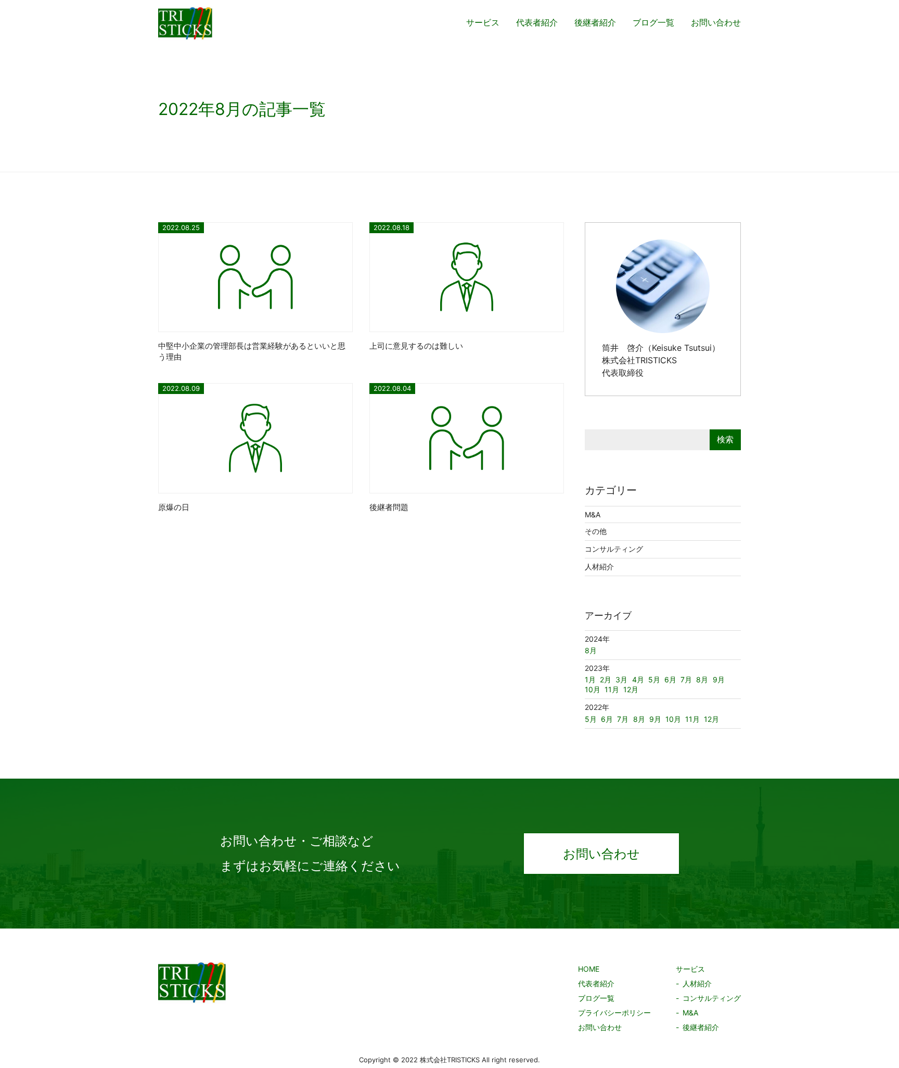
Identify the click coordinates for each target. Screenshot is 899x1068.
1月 (590, 679)
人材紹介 (599, 566)
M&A (592, 514)
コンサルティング (614, 548)
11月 (692, 719)
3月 (621, 679)
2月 (605, 679)
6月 (607, 719)
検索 (725, 439)
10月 (673, 719)
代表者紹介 (537, 22)
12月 (711, 719)
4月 (638, 679)
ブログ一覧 (653, 22)
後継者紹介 (595, 22)
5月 (591, 719)
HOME (588, 968)
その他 (596, 531)
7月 (622, 719)
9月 (655, 719)
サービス (482, 22)
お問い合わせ (716, 22)
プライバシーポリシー (614, 1012)
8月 (639, 719)
